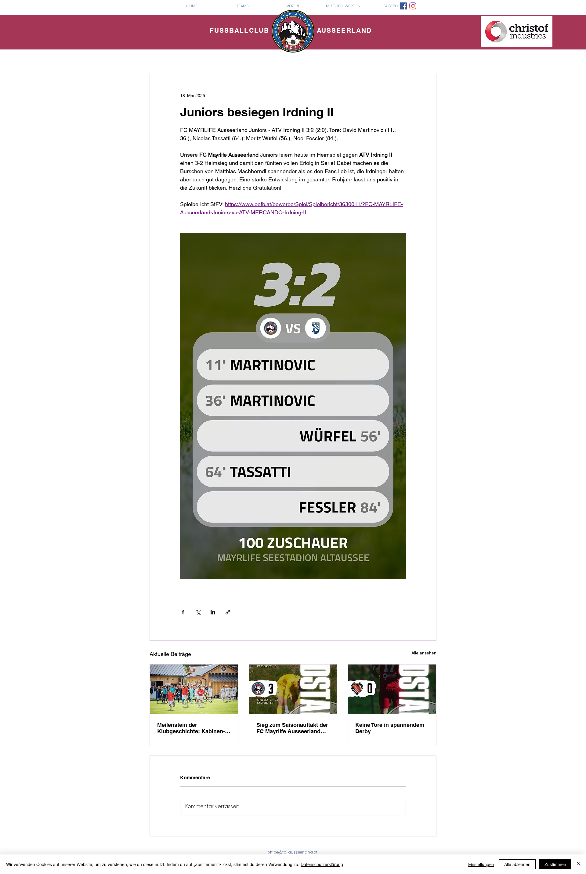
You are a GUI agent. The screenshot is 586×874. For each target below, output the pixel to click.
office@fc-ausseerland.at (292, 852)
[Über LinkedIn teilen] (213, 612)
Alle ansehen (423, 652)
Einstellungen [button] (481, 864)
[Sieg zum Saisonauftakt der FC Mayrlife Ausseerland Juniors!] (293, 689)
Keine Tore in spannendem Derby (389, 728)
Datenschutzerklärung (322, 864)
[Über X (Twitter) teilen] (198, 612)
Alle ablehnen (517, 864)
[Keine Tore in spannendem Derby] (392, 689)
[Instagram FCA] (412, 5)
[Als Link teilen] (228, 612)
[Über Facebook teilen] (183, 612)
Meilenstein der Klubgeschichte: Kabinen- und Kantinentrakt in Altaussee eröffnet (191, 728)
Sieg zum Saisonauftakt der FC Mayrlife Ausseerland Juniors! (292, 728)
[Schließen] (578, 864)
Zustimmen (555, 864)
